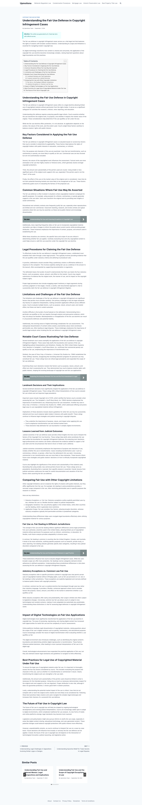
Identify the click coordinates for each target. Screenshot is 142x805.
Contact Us (57, 801)
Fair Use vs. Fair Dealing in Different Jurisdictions (40, 82)
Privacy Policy (66, 801)
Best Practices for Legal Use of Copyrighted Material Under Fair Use (45, 88)
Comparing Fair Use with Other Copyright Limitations (41, 80)
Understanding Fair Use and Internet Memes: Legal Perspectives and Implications (37, 772)
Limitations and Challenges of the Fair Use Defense (40, 72)
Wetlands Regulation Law (42, 3)
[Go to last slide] (24, 775)
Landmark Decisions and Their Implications (39, 76)
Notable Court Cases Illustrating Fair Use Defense (40, 74)
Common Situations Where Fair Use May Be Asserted (41, 68)
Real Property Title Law (109, 3)
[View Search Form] (120, 3)
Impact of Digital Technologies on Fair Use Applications (41, 86)
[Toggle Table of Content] (64, 61)
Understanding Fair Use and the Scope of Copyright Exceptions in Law (71, 772)
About (50, 801)
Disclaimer (76, 801)
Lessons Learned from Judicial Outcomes (39, 78)
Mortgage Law (77, 3)
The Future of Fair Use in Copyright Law (37, 90)
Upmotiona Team (28, 28)
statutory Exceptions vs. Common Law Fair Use (40, 84)
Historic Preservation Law (91, 3)
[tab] (51, 784)
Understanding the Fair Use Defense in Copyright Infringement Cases (45, 63)
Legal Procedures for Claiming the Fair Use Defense (40, 70)
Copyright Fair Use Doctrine (31, 17)
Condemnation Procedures (61, 3)
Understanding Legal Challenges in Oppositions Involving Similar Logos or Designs (35, 748)
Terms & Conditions (88, 801)
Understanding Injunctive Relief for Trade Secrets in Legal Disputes (73, 748)
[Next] (84, 775)
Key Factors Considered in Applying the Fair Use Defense (42, 66)
